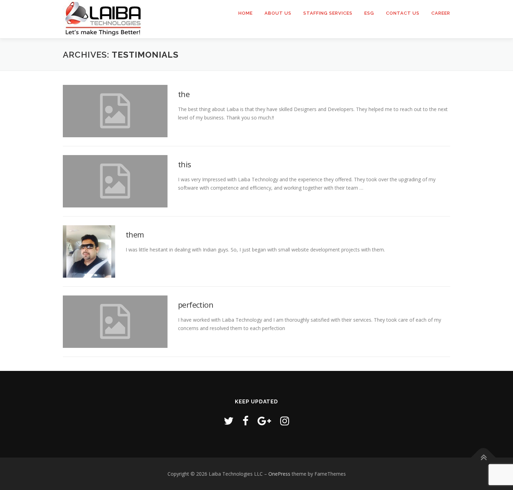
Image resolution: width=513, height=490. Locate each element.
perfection (195, 304)
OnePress (279, 473)
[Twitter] (228, 421)
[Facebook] (245, 421)
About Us (278, 13)
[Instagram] (284, 421)
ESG (369, 13)
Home (245, 13)
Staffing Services (327, 13)
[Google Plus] (264, 421)
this (184, 164)
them (135, 234)
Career (440, 13)
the (183, 94)
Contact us (402, 13)
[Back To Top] (483, 457)
